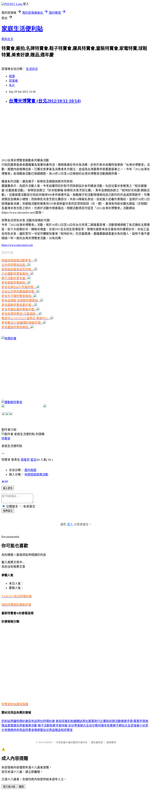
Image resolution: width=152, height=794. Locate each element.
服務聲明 (111, 742)
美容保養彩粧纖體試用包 (72, 721)
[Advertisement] (29, 130)
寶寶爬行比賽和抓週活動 (104, 721)
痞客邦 (25, 459)
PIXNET (48, 742)
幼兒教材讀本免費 (101, 725)
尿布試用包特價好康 (41, 721)
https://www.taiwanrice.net (17, 245)
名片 (12, 85)
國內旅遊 (30, 470)
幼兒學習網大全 (78, 725)
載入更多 (8, 488)
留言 (33, 459)
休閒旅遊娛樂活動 (36, 474)
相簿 (12, 76)
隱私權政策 (97, 742)
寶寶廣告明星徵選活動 (22, 725)
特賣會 (5, 438)
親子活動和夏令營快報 (52, 725)
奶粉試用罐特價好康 (14, 721)
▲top (4, 481)
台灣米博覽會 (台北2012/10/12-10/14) (45, 100)
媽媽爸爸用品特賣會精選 (23, 730)
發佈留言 (8, 510)
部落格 (13, 80)
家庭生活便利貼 (22, 28)
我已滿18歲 (9, 786)
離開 (21, 786)
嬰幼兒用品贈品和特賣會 (56, 730)
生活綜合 (32, 68)
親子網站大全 (121, 725)
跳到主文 (7, 39)
